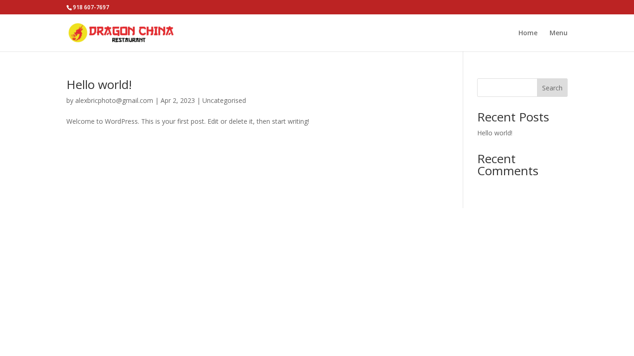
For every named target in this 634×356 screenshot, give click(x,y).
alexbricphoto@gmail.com (114, 100)
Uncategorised (224, 100)
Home (527, 33)
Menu (559, 33)
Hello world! (99, 84)
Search (552, 87)
